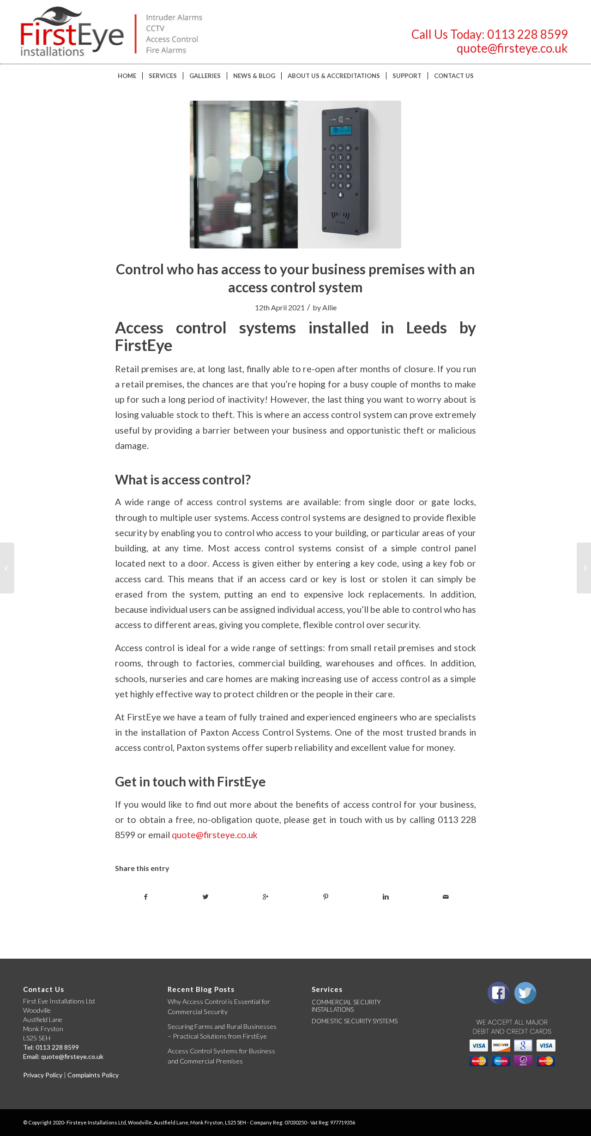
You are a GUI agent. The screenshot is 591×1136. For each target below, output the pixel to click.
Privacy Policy (42, 1075)
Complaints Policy (93, 1075)
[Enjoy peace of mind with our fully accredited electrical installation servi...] (7, 568)
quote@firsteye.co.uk (512, 48)
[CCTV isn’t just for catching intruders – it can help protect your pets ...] (584, 568)
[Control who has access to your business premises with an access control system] (295, 174)
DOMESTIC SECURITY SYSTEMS (355, 1021)
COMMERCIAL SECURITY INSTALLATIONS (346, 1005)
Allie (329, 307)
